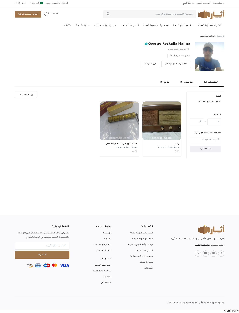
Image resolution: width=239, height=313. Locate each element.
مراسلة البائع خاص (174, 64)
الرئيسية (220, 36)
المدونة (107, 239)
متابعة (148, 64)
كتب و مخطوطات (130, 26)
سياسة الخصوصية (102, 271)
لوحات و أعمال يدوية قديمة (156, 26)
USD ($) (21, 3)
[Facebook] (221, 253)
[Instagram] (213, 253)
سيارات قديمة (83, 26)
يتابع (164, 82)
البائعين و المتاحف (102, 245)
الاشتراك (42, 255)
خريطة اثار (106, 283)
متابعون (186, 82)
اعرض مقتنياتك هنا (28, 14)
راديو (176, 144)
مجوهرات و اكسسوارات (105, 26)
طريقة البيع (188, 3)
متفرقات (67, 26)
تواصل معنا (218, 3)
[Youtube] (206, 253)
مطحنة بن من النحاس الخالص (121, 144)
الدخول (64, 3)
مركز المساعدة (104, 251)
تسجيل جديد (52, 3)
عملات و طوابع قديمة (183, 26)
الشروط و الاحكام (102, 265)
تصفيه (203, 149)
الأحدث (26, 95)
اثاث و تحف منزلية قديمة (209, 26)
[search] (108, 14)
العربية (35, 3)
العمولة (107, 277)
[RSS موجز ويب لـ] (198, 253)
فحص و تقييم (204, 3)
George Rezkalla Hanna (168, 148)
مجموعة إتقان (202, 245)
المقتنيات (211, 82)
